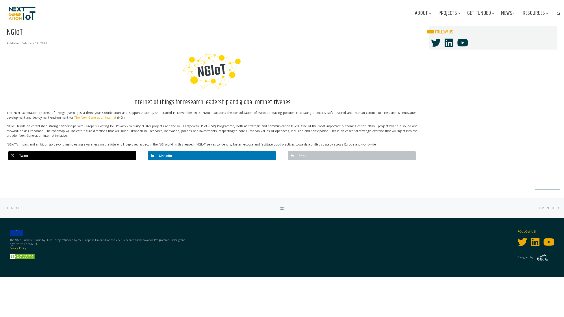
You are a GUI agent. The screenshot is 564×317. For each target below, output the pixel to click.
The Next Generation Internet (95, 117)
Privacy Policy (18, 248)
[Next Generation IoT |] (22, 13)
